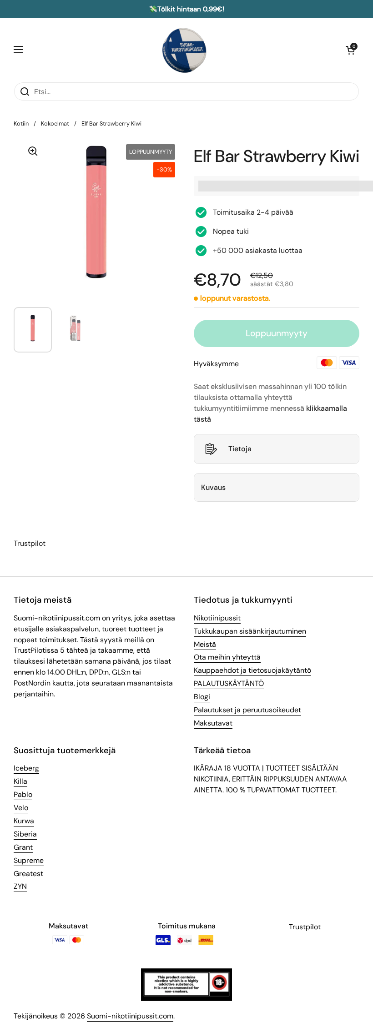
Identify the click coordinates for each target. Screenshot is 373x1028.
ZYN (20, 886)
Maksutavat (213, 723)
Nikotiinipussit (217, 618)
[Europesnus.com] (184, 50)
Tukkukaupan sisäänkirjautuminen (250, 631)
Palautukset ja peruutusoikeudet (247, 710)
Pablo (23, 794)
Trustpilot (29, 543)
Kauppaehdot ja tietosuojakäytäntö (252, 670)
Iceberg (26, 768)
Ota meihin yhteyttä (227, 657)
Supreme (29, 860)
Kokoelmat (55, 123)
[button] (350, 50)
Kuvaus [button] (213, 487)
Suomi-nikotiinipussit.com (130, 1016)
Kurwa (24, 821)
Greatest (28, 873)
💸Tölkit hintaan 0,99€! (186, 9)
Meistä (205, 644)
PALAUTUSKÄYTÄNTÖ (229, 683)
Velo (21, 807)
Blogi (202, 696)
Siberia (25, 834)
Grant (23, 847)
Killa (20, 781)
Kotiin (21, 123)
